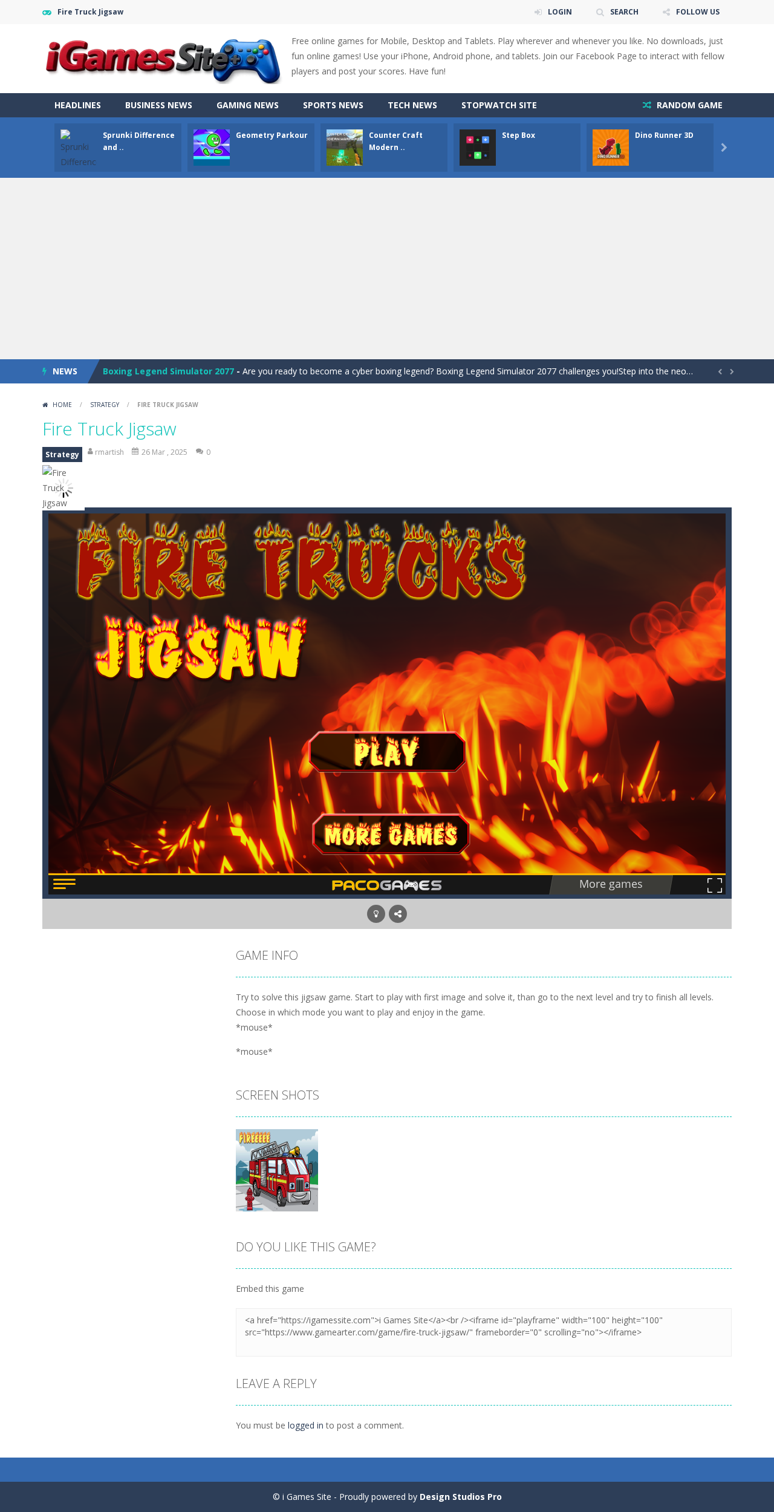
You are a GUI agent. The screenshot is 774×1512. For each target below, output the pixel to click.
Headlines (77, 105)
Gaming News (247, 105)
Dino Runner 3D (664, 135)
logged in (306, 1425)
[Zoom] (277, 1169)
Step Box (518, 135)
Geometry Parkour (272, 135)
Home (62, 404)
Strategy (104, 404)
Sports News (333, 105)
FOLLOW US (698, 12)
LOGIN (560, 12)
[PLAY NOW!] (78, 155)
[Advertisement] (387, 268)
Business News (158, 105)
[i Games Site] (163, 58)
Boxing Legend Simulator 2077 (168, 371)
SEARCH (624, 12)
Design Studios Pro (461, 1496)
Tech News (412, 105)
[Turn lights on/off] (376, 914)
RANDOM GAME (688, 105)
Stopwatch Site (499, 105)
